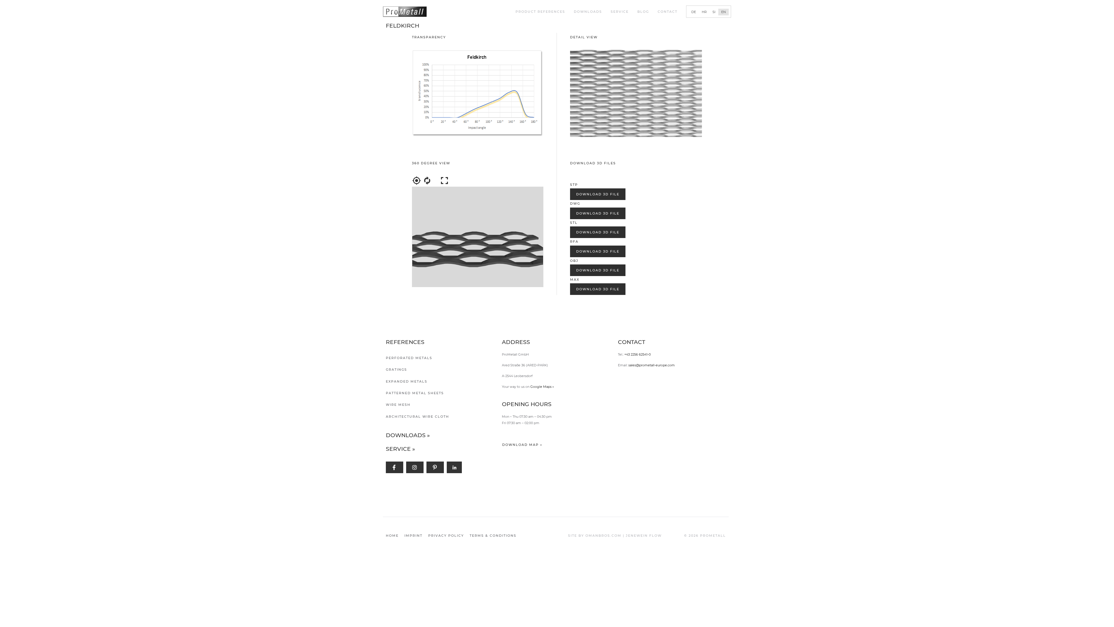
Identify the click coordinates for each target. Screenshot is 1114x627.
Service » (400, 449)
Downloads (588, 12)
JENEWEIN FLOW (644, 536)
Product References (540, 12)
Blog (643, 12)
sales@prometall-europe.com (651, 365)
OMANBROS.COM (603, 536)
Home (392, 536)
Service (620, 12)
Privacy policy (446, 536)
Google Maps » (542, 387)
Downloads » (408, 435)
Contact (667, 12)
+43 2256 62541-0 (637, 354)
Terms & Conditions (493, 536)
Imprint (413, 536)
